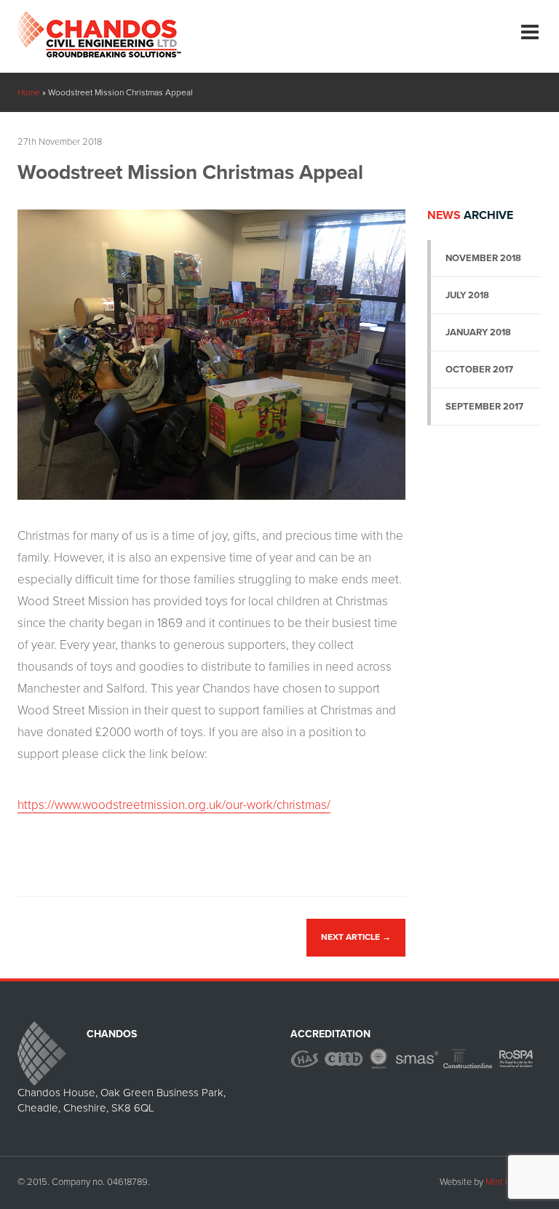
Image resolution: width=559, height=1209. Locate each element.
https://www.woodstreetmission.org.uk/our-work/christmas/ (173, 805)
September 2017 (484, 406)
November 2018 (483, 258)
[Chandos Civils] (99, 29)
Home (28, 92)
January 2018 (478, 332)
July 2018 (467, 295)
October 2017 (479, 369)
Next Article (356, 937)
